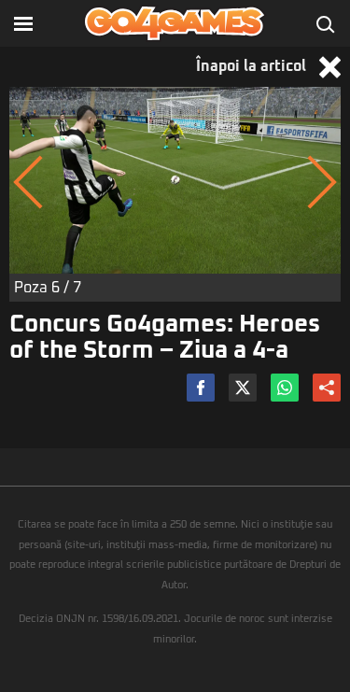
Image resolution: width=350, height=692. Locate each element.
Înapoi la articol (253, 66)
